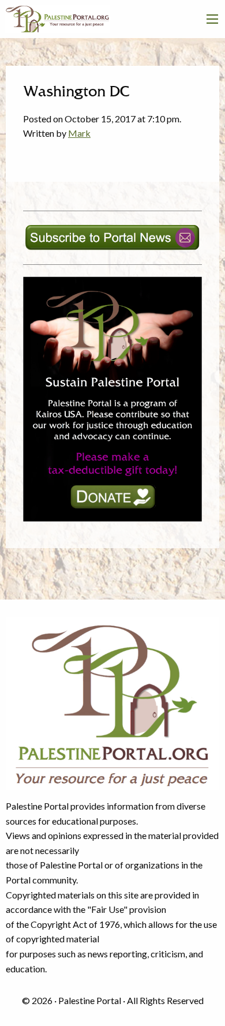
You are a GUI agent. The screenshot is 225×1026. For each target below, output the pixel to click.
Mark (79, 133)
